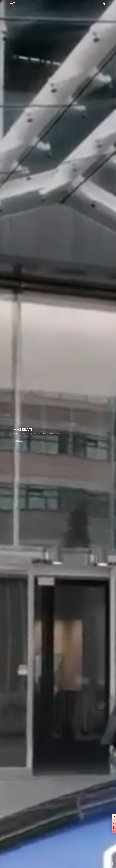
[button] (103, 3)
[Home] (12, 3)
